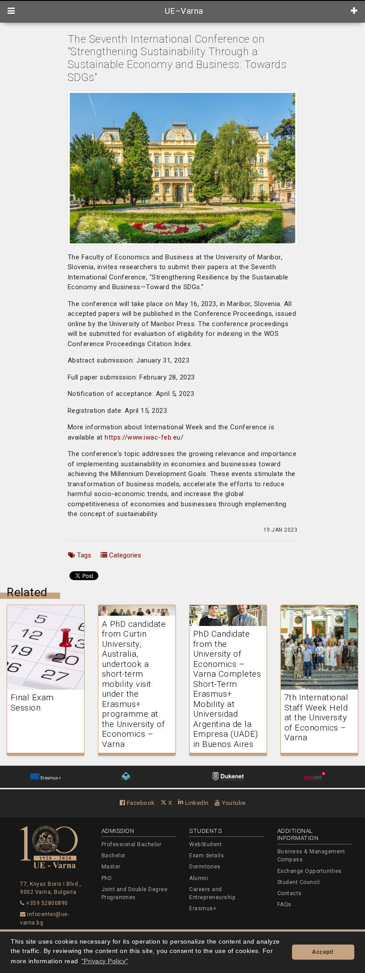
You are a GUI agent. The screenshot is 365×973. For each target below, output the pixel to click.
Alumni (198, 878)
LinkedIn (196, 802)
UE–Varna (182, 11)
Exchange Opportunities (309, 871)
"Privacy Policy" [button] (104, 961)
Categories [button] (124, 555)
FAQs (284, 904)
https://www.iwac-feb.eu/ (144, 437)
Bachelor (113, 855)
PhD (106, 878)
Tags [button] (83, 555)
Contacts (289, 893)
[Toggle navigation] (11, 11)
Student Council (298, 882)
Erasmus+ (202, 908)
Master (111, 867)
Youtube (233, 802)
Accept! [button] (323, 952)
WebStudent (205, 844)
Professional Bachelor (131, 844)
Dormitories (205, 867)
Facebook (140, 802)
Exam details (206, 855)
